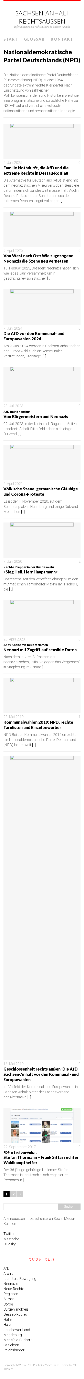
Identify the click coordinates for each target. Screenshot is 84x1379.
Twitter (9, 1234)
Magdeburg (12, 1335)
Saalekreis (11, 1345)
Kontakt (62, 39)
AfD (6, 1268)
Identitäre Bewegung (19, 1278)
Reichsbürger (13, 1350)
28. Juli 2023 (13, 406)
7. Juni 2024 (12, 328)
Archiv (8, 1273)
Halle (7, 1319)
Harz (7, 1324)
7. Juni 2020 (12, 561)
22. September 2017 (19, 1147)
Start (10, 39)
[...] (62, 201)
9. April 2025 (13, 250)
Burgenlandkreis (16, 1309)
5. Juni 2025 (12, 162)
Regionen (10, 1294)
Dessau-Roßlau (15, 1314)
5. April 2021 (13, 483)
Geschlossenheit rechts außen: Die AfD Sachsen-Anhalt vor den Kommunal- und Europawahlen (41, 1074)
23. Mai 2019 (13, 717)
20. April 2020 (14, 639)
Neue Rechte (13, 1289)
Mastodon (11, 1239)
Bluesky (9, 1244)
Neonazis (10, 1284)
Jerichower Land (16, 1330)
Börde (8, 1304)
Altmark (9, 1299)
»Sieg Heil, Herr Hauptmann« (30, 569)
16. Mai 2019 (13, 1064)
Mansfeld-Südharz (17, 1340)
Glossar (34, 39)
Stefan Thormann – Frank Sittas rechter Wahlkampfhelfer (40, 1158)
